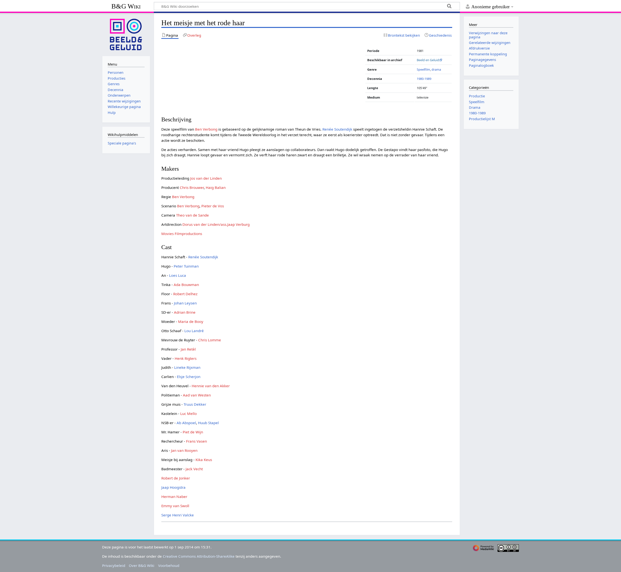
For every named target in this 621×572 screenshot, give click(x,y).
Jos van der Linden (206, 178)
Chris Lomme (209, 339)
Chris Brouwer (192, 187)
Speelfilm (423, 69)
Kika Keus (204, 459)
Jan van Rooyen (184, 450)
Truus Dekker (195, 404)
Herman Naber (174, 496)
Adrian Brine (185, 312)
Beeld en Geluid (428, 60)
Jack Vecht (194, 468)
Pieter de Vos (212, 205)
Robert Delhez (185, 293)
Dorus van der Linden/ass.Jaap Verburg (216, 224)
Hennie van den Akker (211, 385)
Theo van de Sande (192, 215)
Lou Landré (194, 330)
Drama (474, 107)
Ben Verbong (206, 129)
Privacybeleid (113, 565)
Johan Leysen (185, 303)
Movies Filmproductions (181, 233)
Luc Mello (188, 413)
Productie (477, 96)
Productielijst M (482, 119)
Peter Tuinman (186, 266)
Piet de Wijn (193, 431)
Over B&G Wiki (141, 565)
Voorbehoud (168, 565)
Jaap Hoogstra (173, 487)
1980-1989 (424, 78)
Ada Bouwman (186, 284)
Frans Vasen (196, 441)
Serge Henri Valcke (177, 515)
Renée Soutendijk (337, 129)
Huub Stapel (208, 422)
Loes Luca (177, 275)
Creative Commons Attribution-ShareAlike (199, 556)
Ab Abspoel (186, 422)
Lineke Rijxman (187, 367)
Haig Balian (216, 187)
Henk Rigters (185, 358)
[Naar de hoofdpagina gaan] (126, 34)
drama (436, 69)
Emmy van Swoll (175, 505)
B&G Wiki (126, 6)
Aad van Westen (197, 395)
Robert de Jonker (175, 478)
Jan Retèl (188, 349)
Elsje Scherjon (188, 376)
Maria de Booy (190, 321)
